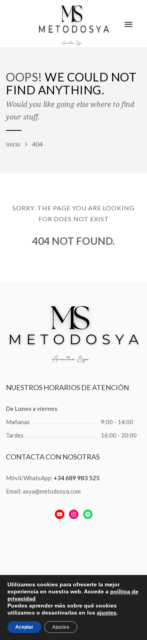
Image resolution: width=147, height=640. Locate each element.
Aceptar (24, 627)
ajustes (106, 612)
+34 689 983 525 (77, 477)
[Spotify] (88, 514)
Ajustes (60, 627)
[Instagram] (73, 514)
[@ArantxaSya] (59, 514)
